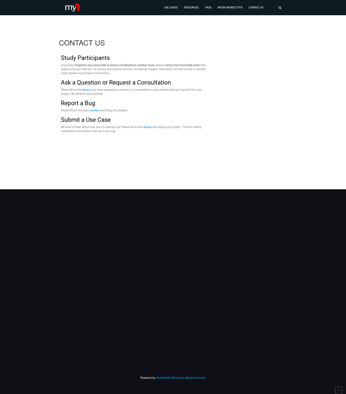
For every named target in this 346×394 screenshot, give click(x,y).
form (86, 89)
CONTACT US (256, 7)
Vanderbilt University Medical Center (181, 378)
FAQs (208, 7)
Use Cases (171, 7)
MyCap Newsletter (230, 7)
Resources (191, 7)
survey (94, 110)
